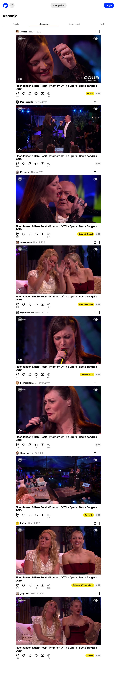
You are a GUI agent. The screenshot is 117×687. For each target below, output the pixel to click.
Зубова (23, 32)
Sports (90, 655)
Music (90, 93)
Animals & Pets (86, 304)
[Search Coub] (12, 5)
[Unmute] (19, 79)
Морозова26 (26, 102)
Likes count (44, 24)
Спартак (24, 453)
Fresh (102, 24)
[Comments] (30, 93)
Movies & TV (87, 374)
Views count (74, 24)
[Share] (95, 31)
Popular (16, 24)
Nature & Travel (85, 234)
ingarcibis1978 (27, 313)
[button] (17, 93)
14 (98, 93)
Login (109, 5)
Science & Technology (83, 585)
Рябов (23, 523)
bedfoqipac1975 (28, 383)
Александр (26, 242)
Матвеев (24, 172)
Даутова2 (25, 594)
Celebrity (88, 515)
